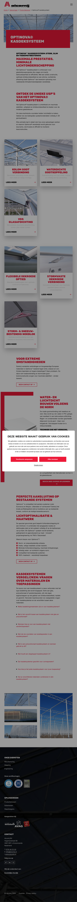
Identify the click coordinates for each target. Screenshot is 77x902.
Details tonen (38, 465)
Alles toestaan (53, 459)
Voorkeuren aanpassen (24, 459)
